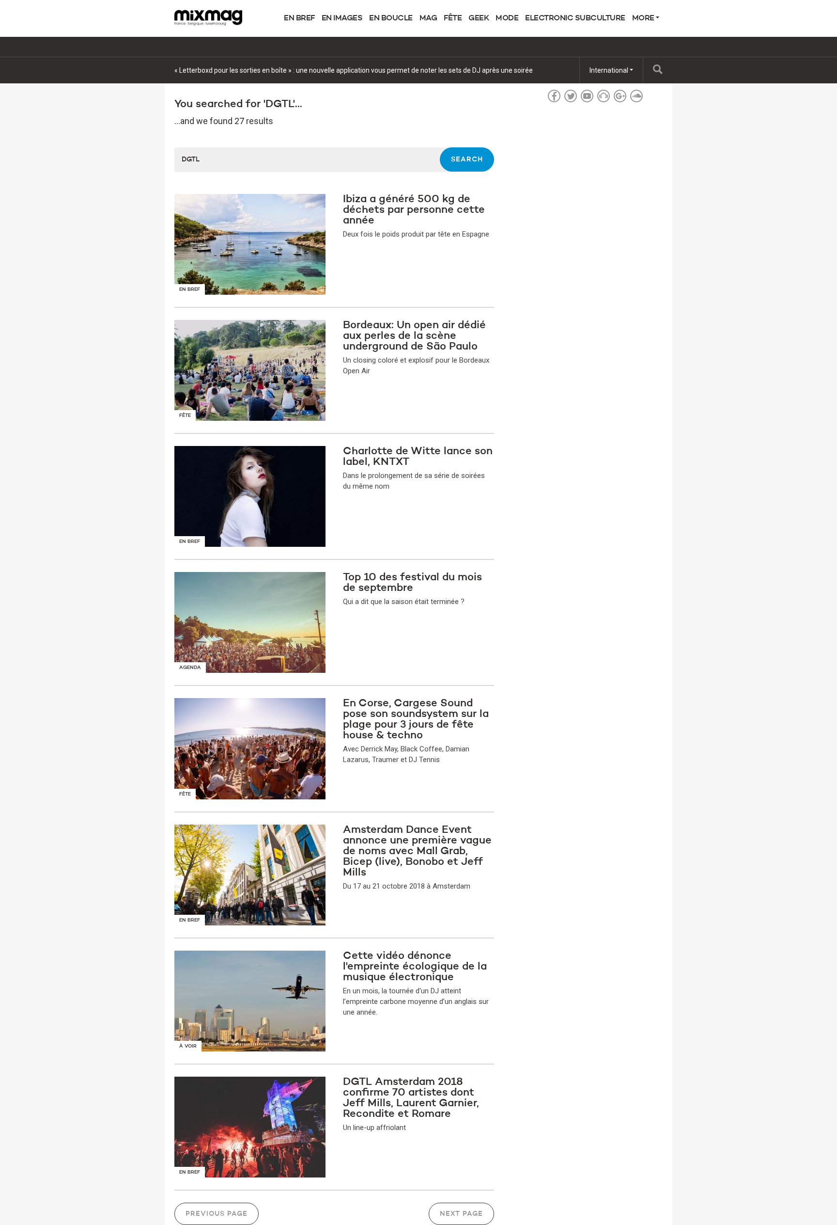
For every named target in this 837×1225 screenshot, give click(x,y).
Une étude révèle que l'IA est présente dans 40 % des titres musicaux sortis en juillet (301, 70)
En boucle (391, 18)
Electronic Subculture (575, 18)
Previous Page (217, 1213)
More (644, 18)
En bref (299, 18)
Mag (428, 18)
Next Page (461, 1213)
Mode (507, 18)
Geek (478, 18)
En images (342, 18)
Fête (453, 18)
